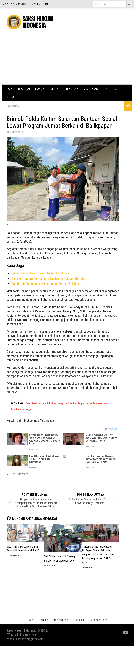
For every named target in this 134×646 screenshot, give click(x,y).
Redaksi (79, 620)
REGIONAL (24, 88)
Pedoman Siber (98, 620)
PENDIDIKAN (71, 88)
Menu (34, 4)
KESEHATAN (90, 88)
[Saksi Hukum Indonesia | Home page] (30, 22)
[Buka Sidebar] (128, 106)
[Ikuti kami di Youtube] (125, 632)
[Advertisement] (67, 60)
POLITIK (53, 88)
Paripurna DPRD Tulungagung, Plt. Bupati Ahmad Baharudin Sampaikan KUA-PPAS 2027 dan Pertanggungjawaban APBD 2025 (98, 554)
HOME (10, 88)
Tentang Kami (61, 620)
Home (30, 620)
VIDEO (10, 96)
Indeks (44, 620)
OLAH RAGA (110, 88)
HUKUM (39, 88)
